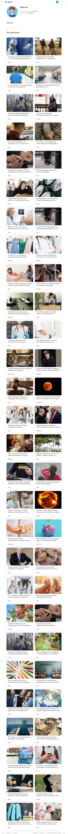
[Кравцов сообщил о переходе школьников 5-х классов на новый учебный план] (20, 816)
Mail (3, 832)
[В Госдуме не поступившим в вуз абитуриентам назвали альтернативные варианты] (20, 731)
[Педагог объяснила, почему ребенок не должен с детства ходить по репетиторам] (20, 504)
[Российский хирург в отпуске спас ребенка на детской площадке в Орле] (48, 334)
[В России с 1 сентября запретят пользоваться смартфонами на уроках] (48, 759)
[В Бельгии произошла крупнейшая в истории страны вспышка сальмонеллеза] (20, 532)
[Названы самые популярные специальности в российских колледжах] (48, 249)
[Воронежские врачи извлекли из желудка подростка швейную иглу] (48, 702)
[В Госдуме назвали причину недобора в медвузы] (20, 419)
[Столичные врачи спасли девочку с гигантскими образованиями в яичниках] (20, 50)
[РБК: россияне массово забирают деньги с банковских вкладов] (48, 532)
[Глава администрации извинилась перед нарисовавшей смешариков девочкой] (48, 476)
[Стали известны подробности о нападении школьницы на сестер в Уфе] (48, 221)
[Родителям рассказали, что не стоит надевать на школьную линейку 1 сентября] (48, 816)
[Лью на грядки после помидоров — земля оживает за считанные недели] (48, 646)
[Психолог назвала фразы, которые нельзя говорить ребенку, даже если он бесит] (20, 277)
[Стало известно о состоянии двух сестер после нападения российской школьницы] (20, 79)
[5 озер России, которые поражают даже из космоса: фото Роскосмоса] (48, 787)
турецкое (34, 11)
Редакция (41, 832)
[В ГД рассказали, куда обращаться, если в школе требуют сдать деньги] (48, 617)
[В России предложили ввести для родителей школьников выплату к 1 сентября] (20, 759)
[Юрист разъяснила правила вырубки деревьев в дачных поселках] (20, 447)
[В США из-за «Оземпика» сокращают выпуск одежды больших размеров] (20, 249)
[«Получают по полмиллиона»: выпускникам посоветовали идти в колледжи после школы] (48, 674)
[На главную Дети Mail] (9, 2)
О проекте (35, 832)
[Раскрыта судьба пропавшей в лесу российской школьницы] (20, 107)
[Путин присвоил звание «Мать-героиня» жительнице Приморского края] (20, 561)
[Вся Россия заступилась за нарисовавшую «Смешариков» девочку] (20, 674)
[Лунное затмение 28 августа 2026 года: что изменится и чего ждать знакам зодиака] (48, 391)
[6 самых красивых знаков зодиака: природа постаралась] (20, 362)
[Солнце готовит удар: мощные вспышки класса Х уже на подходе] (48, 504)
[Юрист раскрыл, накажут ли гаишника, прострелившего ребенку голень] (20, 391)
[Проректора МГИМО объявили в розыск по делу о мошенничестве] (48, 362)
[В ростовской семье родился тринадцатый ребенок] (48, 589)
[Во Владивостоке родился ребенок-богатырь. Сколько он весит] (48, 561)
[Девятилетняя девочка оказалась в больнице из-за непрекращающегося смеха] (48, 79)
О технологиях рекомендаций (53, 832)
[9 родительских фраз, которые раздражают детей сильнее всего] (20, 164)
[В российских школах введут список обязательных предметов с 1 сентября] (48, 731)
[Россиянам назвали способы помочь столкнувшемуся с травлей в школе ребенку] (48, 306)
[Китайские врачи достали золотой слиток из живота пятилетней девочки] (20, 334)
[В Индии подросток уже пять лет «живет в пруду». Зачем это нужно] (48, 447)
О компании (8, 832)
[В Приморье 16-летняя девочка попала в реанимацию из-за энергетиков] (48, 192)
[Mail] (6, 2)
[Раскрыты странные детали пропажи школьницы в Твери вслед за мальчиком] (20, 646)
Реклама (15, 832)
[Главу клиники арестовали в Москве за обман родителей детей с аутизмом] (20, 787)
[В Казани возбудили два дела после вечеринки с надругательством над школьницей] (48, 164)
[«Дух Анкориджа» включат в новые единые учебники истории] (48, 419)
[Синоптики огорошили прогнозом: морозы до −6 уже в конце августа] (48, 107)
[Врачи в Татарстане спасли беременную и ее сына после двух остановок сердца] (20, 221)
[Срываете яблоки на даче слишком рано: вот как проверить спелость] (20, 617)
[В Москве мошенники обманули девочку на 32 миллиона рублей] (20, 476)
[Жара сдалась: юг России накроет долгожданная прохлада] (48, 277)
